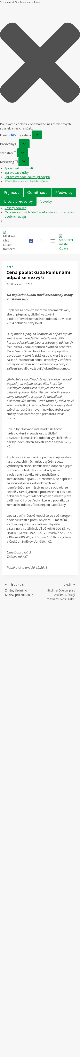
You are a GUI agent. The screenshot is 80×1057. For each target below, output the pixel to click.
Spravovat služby (17, 172)
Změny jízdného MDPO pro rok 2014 (19, 590)
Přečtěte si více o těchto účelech (27, 181)
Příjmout (11, 192)
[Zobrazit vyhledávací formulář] (42, 241)
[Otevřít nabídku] (52, 241)
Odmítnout (37, 192)
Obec (10, 267)
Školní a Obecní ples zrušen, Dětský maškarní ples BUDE (61, 592)
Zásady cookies (15, 208)
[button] (40, 63)
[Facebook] (31, 241)
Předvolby (64, 192)
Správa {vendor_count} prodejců (27, 177)
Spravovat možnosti (19, 168)
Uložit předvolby (18, 201)
